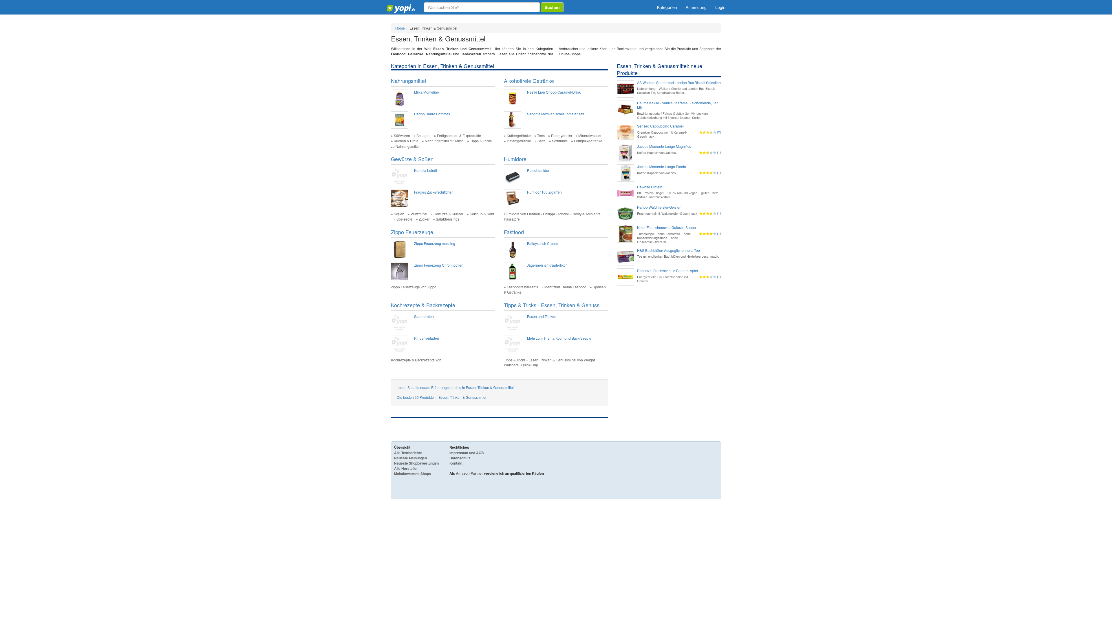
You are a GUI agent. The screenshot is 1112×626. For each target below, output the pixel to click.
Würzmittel (419, 213)
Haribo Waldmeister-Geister (659, 207)
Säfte (541, 140)
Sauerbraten (424, 316)
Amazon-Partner (469, 473)
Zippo (431, 286)
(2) (719, 132)
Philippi (549, 213)
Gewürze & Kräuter (448, 213)
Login (720, 7)
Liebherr (533, 213)
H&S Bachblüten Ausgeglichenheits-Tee (668, 250)
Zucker (424, 218)
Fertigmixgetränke (588, 140)
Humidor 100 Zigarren (544, 192)
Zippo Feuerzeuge (412, 232)
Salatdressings (447, 218)
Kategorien (667, 7)
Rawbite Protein (649, 187)
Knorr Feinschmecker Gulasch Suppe (666, 227)
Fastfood (514, 232)
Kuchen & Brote (406, 140)
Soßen (399, 213)
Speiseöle (404, 218)
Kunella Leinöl (425, 170)
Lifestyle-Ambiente (586, 213)
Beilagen (423, 135)
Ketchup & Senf (482, 213)
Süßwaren (402, 135)
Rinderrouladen (426, 338)
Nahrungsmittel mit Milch (444, 140)
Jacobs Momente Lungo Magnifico (664, 146)
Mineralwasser (589, 135)
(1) (719, 152)
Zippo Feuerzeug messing (434, 243)
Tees (541, 135)
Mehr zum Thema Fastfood (565, 286)
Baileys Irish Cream (542, 243)
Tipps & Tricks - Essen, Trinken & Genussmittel (558, 305)
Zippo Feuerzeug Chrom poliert (438, 265)
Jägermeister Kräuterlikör (547, 265)
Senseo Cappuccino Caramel (660, 126)
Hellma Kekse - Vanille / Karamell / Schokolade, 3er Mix (677, 105)
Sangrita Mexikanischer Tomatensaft (555, 113)
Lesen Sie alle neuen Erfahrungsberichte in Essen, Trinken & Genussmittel (455, 387)
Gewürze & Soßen (412, 159)
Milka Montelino (426, 92)
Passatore (512, 218)
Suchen (552, 7)
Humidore (515, 159)
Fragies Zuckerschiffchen (433, 192)
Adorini (563, 213)
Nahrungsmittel (408, 80)
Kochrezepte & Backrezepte (423, 305)
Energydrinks (561, 135)
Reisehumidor (538, 170)
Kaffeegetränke (519, 135)
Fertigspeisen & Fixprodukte (459, 135)
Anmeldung (696, 7)
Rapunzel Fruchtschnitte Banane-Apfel (667, 270)
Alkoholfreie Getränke (529, 80)
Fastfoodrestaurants (522, 286)
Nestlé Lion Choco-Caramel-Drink (554, 92)
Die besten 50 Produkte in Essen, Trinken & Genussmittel (441, 397)
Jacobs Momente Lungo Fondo (661, 166)
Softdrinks (560, 140)
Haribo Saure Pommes (432, 113)
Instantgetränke (519, 140)
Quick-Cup (529, 364)
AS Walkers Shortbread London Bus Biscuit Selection (679, 82)
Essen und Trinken (541, 316)
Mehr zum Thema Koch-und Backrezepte (559, 338)
